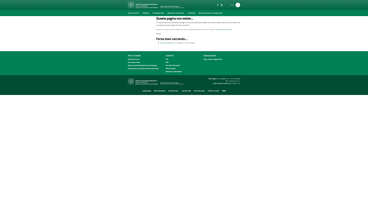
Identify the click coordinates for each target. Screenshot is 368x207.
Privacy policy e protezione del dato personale (143, 68)
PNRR (224, 91)
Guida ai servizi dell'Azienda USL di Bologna (142, 65)
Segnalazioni (209, 55)
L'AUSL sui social (213, 91)
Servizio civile (186, 91)
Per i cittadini (134, 55)
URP (167, 62)
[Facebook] (217, 5)
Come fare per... (173, 91)
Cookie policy (146, 91)
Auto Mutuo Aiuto (134, 62)
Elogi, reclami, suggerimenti (212, 59)
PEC (167, 59)
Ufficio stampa (170, 68)
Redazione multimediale (174, 71)
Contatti (170, 55)
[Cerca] (238, 5)
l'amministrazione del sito (223, 29)
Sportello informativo (173, 65)
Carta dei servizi (199, 91)
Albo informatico (159, 91)
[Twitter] (221, 5)
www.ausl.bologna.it (167, 42)
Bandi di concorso (134, 59)
